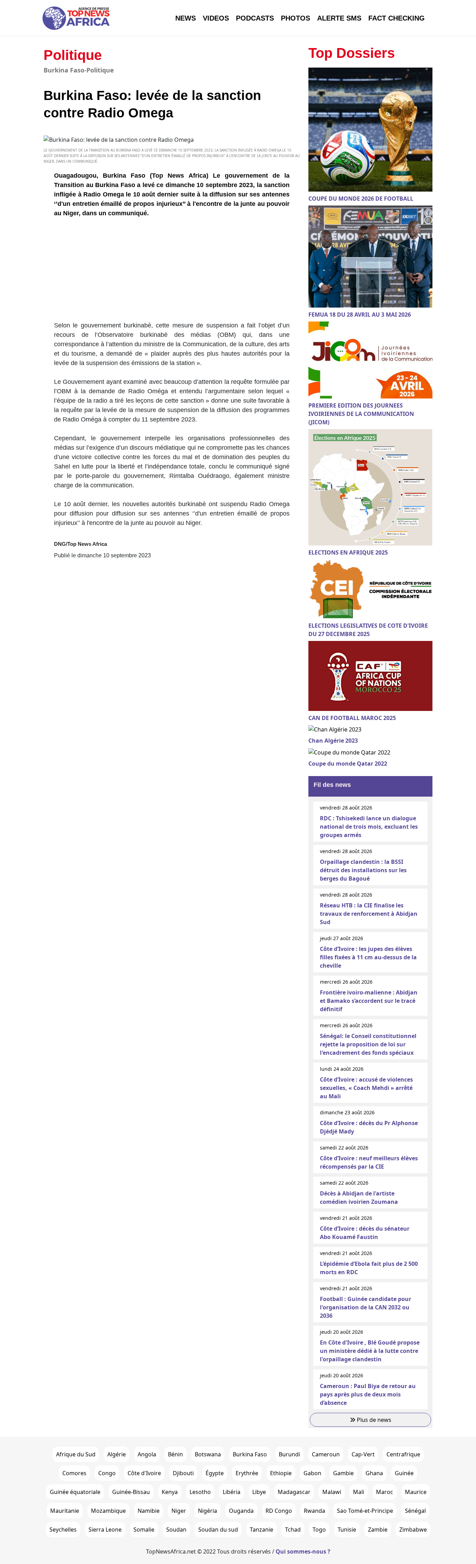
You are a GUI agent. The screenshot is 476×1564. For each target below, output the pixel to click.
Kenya (170, 1492)
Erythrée (247, 1473)
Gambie (343, 1473)
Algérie (116, 1454)
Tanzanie (261, 1529)
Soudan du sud (218, 1529)
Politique (73, 55)
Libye (259, 1492)
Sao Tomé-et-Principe (365, 1511)
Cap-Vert (363, 1454)
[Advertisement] (172, 272)
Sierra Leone (105, 1529)
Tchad (293, 1529)
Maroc (384, 1492)
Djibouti (183, 1473)
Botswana (208, 1454)
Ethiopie (281, 1473)
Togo (319, 1529)
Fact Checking (396, 18)
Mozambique (108, 1511)
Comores (74, 1473)
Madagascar (294, 1492)
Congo (107, 1473)
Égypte (215, 1473)
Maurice (416, 1492)
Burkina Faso (250, 1454)
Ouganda (241, 1511)
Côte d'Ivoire (144, 1473)
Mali (358, 1492)
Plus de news (373, 1420)
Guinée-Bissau (131, 1492)
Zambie (377, 1529)
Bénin (175, 1454)
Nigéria (207, 1511)
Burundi (289, 1454)
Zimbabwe (413, 1529)
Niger (178, 1511)
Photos (295, 18)
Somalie (143, 1529)
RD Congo (279, 1511)
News (185, 18)
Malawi (331, 1492)
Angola (147, 1454)
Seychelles (63, 1529)
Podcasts (255, 18)
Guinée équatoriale (75, 1492)
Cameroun (326, 1454)
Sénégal (415, 1511)
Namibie (149, 1511)
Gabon (312, 1473)
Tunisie (347, 1529)
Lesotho (200, 1492)
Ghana (374, 1473)
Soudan (176, 1529)
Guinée (404, 1473)
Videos (216, 18)
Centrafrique (403, 1454)
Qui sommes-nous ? (303, 1551)
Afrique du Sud (75, 1454)
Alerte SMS (339, 18)
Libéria (231, 1492)
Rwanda (314, 1511)
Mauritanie (64, 1511)
